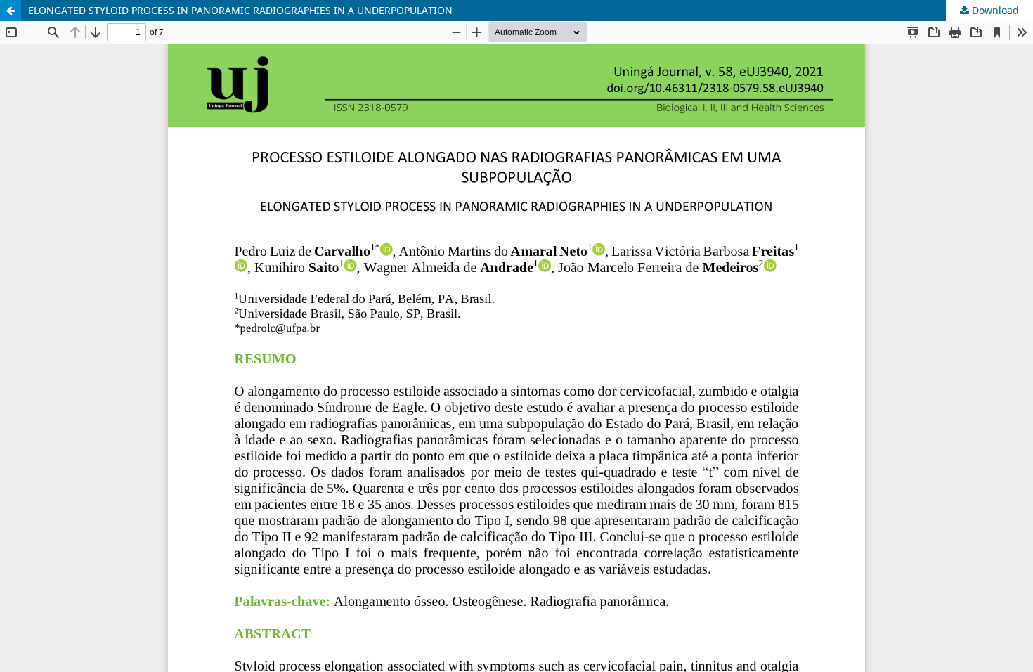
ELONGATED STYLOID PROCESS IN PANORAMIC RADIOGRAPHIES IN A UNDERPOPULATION (240, 10)
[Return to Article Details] (10, 10)
